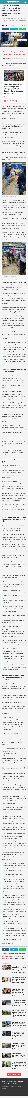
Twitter (17, 956)
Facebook (5, 956)
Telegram (5, 958)
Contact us (20, 1081)
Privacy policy (14, 1083)
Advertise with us (11, 1081)
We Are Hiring (5, 1083)
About (3, 1081)
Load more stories (14, 1074)
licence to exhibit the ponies (17, 475)
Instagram (11, 956)
